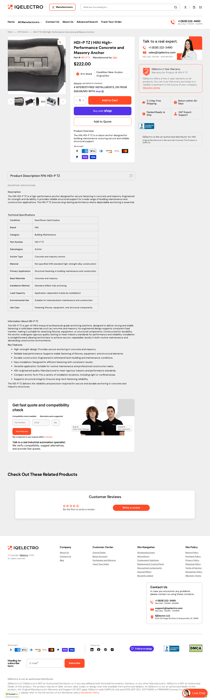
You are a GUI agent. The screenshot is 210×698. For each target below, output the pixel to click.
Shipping (77, 83)
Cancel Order (99, 552)
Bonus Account (100, 556)
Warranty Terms (151, 87)
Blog (62, 560)
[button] (185, 7)
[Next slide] (63, 101)
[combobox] (130, 7)
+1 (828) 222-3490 (189, 21)
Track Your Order (101, 564)
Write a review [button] (131, 507)
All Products (23, 32)
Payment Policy (193, 556)
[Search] (176, 7)
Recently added (145, 575)
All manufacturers (146, 552)
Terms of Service (193, 568)
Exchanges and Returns (104, 560)
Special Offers (144, 572)
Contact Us (65, 556)
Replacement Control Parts (150, 564)
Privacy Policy (192, 560)
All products (143, 556)
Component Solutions (148, 560)
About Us (64, 552)
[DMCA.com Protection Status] (195, 651)
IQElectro (24, 555)
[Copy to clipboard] (130, 175)
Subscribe (74, 663)
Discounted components (149, 568)
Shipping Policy (193, 564)
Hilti (115, 57)
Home (10, 32)
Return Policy (191, 552)
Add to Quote (102, 121)
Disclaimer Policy (193, 572)
